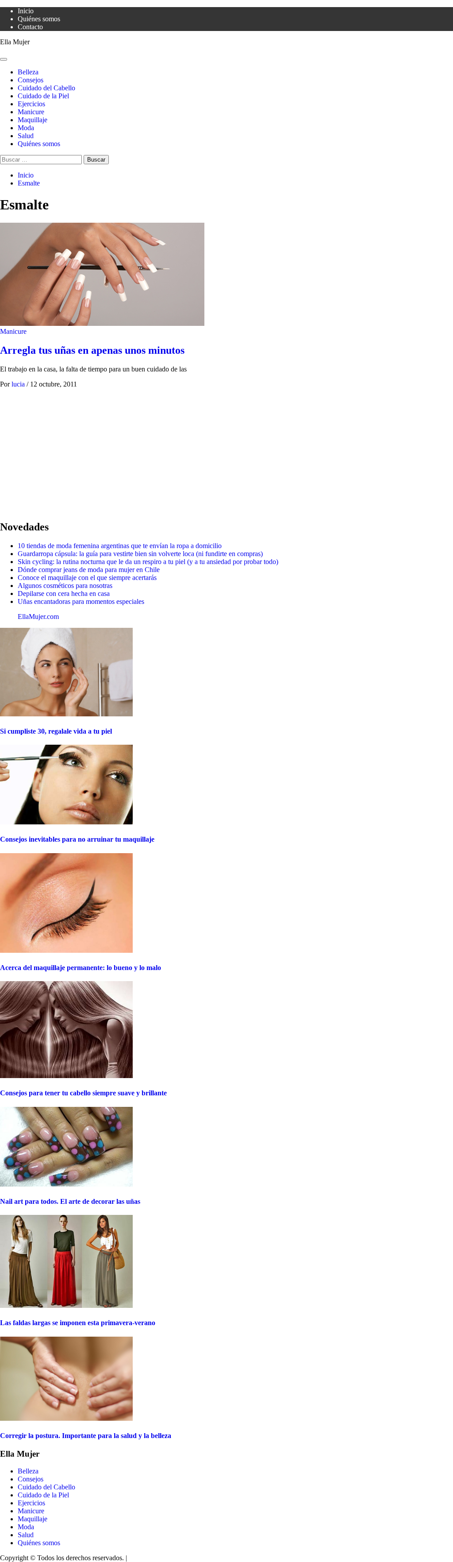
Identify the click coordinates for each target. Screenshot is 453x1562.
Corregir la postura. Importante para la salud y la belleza (85, 1435)
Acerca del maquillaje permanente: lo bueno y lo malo (80, 967)
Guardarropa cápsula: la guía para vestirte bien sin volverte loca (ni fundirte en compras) (140, 553)
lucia (19, 384)
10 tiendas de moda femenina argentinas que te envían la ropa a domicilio (120, 545)
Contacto (30, 27)
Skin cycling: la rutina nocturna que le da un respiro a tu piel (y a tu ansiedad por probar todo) (148, 561)
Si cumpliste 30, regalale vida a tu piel (56, 731)
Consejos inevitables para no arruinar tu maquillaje (77, 839)
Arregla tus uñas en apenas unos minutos (92, 350)
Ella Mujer (15, 42)
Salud (26, 135)
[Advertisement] (226, 450)
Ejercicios (31, 104)
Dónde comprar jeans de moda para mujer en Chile (89, 569)
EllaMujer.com (38, 616)
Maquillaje (32, 120)
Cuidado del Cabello (46, 88)
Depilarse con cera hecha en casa (64, 593)
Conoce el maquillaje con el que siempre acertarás (87, 577)
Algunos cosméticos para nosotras (65, 585)
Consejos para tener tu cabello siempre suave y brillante (83, 1093)
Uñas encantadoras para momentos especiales (81, 601)
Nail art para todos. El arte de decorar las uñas (70, 1201)
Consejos (30, 80)
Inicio (26, 11)
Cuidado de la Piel (43, 96)
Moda (26, 127)
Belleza (28, 72)
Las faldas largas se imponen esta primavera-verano (77, 1322)
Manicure (31, 112)
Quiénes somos (39, 19)
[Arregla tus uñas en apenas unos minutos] (102, 323)
